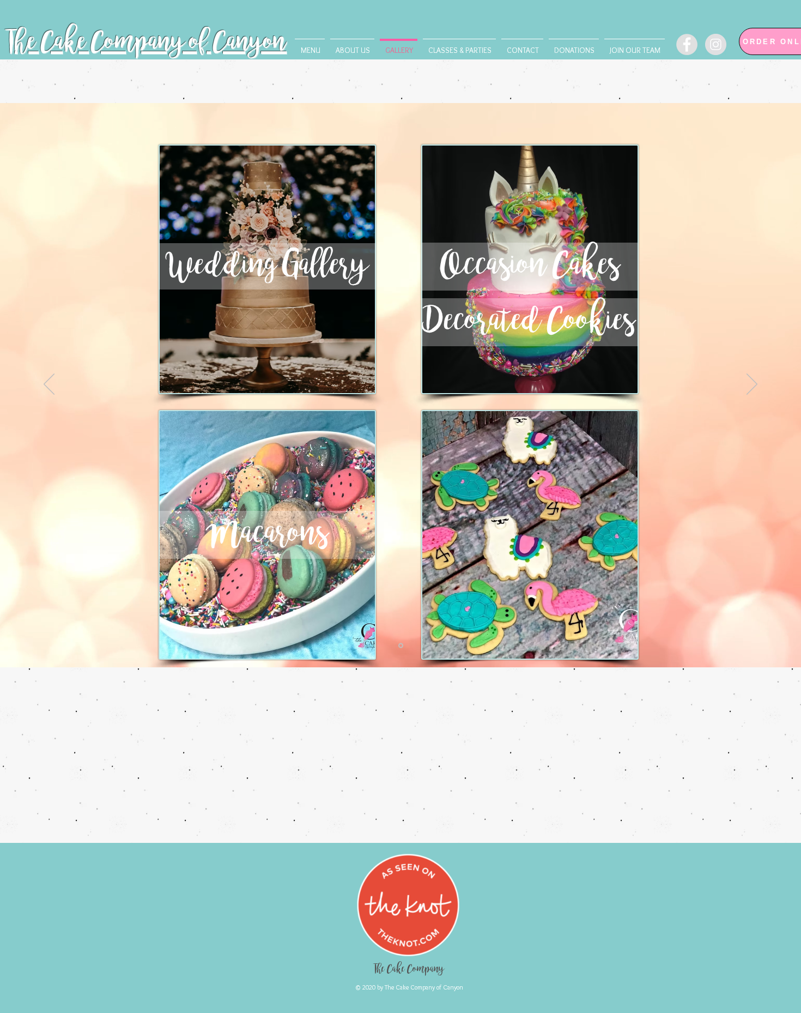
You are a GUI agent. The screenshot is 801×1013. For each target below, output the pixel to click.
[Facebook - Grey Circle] (686, 44)
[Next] (752, 384)
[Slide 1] (400, 645)
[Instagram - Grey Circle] (715, 44)
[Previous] (49, 384)
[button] (459, 45)
